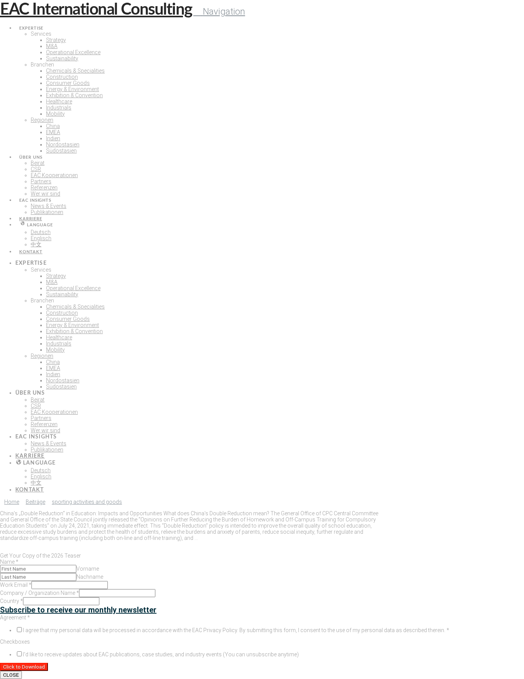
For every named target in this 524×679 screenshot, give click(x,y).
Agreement (15, 617)
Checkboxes (15, 642)
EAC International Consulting (96, 10)
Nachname (89, 577)
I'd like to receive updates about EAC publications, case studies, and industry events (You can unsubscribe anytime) (161, 654)
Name (9, 562)
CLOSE (11, 675)
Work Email (15, 585)
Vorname (87, 569)
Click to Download (24, 667)
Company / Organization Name (39, 593)
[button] (219, 11)
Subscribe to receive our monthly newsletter (78, 609)
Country (11, 601)
